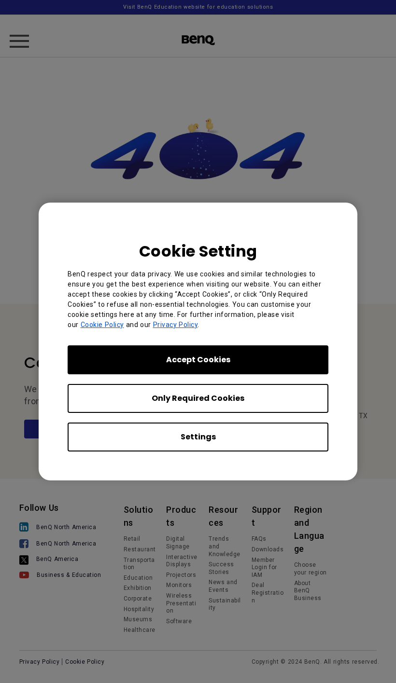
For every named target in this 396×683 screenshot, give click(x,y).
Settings (198, 436)
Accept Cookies (198, 359)
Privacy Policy (175, 324)
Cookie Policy (102, 324)
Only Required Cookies (198, 398)
